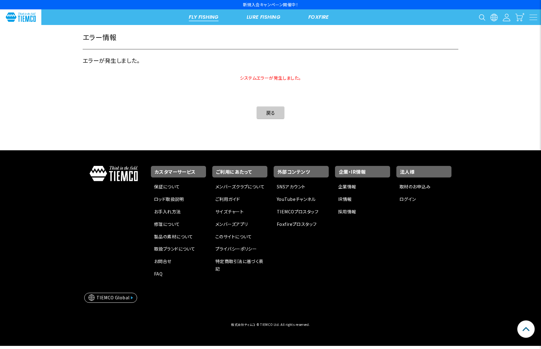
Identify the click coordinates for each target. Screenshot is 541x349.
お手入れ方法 (167, 211)
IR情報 (345, 199)
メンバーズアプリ (231, 224)
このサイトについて (233, 236)
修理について (167, 224)
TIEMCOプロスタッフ (297, 211)
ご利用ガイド (227, 199)
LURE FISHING (263, 17)
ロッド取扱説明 (169, 199)
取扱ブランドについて (174, 249)
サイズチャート (229, 211)
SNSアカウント (291, 186)
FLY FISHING (204, 17)
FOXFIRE (318, 17)
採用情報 (347, 211)
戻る (270, 112)
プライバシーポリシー (236, 249)
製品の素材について (173, 236)
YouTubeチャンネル (296, 199)
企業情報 (347, 186)
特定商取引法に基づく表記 (239, 265)
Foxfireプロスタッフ (297, 224)
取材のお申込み (414, 186)
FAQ (158, 274)
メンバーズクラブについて (240, 186)
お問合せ (163, 261)
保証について (167, 186)
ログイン (407, 199)
